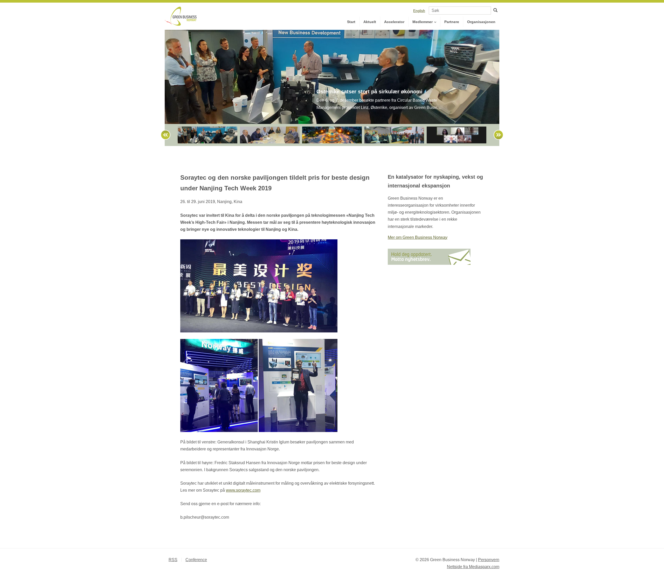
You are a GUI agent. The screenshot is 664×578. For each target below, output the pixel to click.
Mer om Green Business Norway (417, 237)
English (419, 11)
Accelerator (394, 22)
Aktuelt (369, 22)
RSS (173, 560)
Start (351, 22)
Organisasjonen (481, 22)
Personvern (488, 560)
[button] (163, 135)
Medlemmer (423, 22)
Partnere (451, 22)
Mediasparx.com (473, 567)
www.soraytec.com (243, 490)
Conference (196, 560)
